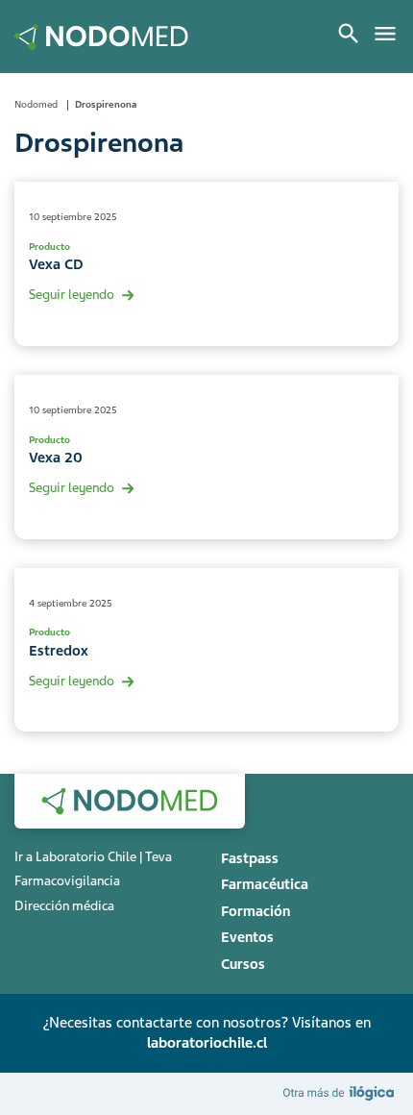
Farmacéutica (264, 884)
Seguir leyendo (71, 294)
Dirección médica (64, 906)
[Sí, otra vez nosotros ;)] (341, 1092)
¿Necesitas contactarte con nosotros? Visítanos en (206, 1033)
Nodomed (36, 104)
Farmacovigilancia (67, 881)
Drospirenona (105, 104)
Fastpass (250, 858)
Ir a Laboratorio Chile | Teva (93, 857)
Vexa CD (56, 264)
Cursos (243, 964)
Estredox (58, 650)
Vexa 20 (56, 457)
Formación (255, 911)
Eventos (247, 937)
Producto (49, 246)
